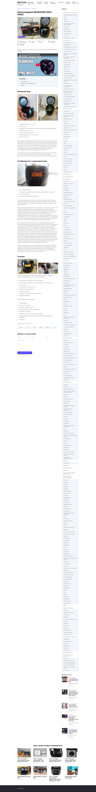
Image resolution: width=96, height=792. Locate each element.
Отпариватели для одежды (69, 60)
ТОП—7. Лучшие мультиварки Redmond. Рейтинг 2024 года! (55, 760)
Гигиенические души (68, 145)
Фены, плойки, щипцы (68, 98)
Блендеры (66, 386)
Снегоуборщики (67, 563)
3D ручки (65, 181)
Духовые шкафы (67, 401)
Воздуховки (66, 488)
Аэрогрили (66, 384)
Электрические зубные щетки (70, 256)
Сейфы (64, 605)
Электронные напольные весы (70, 106)
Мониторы (66, 310)
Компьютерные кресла (68, 214)
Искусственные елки (68, 205)
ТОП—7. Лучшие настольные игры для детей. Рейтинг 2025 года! (73, 680)
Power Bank (66, 610)
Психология (65, 470)
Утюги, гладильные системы (69, 96)
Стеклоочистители (67, 77)
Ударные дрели (67, 587)
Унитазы (65, 167)
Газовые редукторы (68, 491)
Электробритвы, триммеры (69, 377)
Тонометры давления (68, 375)
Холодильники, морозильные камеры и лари (69, 104)
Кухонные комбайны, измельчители (68, 409)
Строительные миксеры (68, 572)
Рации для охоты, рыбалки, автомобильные (69, 473)
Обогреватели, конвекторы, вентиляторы (69, 57)
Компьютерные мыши (68, 297)
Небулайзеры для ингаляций (69, 234)
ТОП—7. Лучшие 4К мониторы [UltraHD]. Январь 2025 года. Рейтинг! (73, 731)
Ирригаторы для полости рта (69, 353)
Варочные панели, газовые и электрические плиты (69, 392)
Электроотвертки (67, 601)
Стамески (66, 565)
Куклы (65, 221)
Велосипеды (66, 21)
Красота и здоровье (67, 338)
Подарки (65, 240)
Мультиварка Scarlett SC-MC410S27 (71, 777)
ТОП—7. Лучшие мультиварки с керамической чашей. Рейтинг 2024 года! (55, 778)
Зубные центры (67, 349)
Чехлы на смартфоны (68, 632)
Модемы (65, 308)
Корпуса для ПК (67, 301)
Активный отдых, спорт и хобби (70, 12)
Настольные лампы (67, 232)
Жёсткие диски (67, 274)
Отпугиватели (66, 540)
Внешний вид (24, 81)
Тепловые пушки (67, 583)
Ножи (65, 428)
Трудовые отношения (68, 652)
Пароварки (66, 430)
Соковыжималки (67, 438)
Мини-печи (66, 418)
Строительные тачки (68, 576)
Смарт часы (66, 625)
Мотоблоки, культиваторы (69, 531)
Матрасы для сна (67, 362)
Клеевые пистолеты (68, 508)
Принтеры (66, 329)
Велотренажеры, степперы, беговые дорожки (69, 24)
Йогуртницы (66, 403)
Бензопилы (66, 482)
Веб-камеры (66, 267)
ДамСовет (22, 2)
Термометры (66, 373)
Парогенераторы (67, 64)
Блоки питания (67, 265)
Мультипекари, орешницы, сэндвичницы (69, 426)
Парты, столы (66, 236)
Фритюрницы (66, 447)
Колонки (65, 292)
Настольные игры (67, 33)
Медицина (65, 460)
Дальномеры (66, 506)
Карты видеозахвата (68, 288)
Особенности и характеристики (28, 83)
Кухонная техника (67, 382)
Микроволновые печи (68, 414)
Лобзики (65, 525)
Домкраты (66, 121)
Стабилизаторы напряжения (69, 75)
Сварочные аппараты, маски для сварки (70, 559)
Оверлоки (66, 366)
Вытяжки (65, 396)
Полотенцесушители (68, 158)
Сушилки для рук (67, 83)
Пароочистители (67, 66)
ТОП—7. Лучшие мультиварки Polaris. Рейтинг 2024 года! (70, 760)
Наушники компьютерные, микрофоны (69, 318)
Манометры (66, 529)
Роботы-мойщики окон (68, 73)
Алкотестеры (66, 340)
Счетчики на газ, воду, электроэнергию (68, 86)
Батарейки (66, 480)
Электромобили (67, 258)
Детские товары (66, 179)
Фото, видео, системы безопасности (68, 655)
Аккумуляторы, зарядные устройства (69, 116)
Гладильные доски (67, 147)
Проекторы (66, 643)
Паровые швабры (67, 62)
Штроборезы (66, 596)
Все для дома (66, 138)
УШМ (65, 592)
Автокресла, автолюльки (69, 183)
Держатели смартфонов (68, 612)
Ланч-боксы (66, 223)
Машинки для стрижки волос (69, 364)
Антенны (65, 141)
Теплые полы (66, 585)
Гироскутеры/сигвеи (68, 194)
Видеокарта (66, 269)
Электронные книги (68, 634)
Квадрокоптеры (67, 29)
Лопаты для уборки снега (69, 527)
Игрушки (65, 203)
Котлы (65, 516)
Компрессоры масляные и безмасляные (69, 514)
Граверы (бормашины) (68, 504)
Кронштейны (66, 639)
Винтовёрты (66, 486)
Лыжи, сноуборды (67, 31)
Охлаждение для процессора (69, 324)
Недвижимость (66, 465)
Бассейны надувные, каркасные (70, 14)
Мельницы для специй (68, 412)
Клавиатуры (66, 290)
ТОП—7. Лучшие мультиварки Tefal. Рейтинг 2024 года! (38, 760)
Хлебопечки (66, 449)
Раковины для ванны (68, 163)
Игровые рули (66, 282)
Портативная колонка (68, 641)
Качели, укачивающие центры (70, 207)
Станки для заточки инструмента (70, 568)
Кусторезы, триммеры (68, 520)
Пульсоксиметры (67, 371)
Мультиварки (66, 423)
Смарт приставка (67, 650)
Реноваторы (66, 551)
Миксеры (66, 416)
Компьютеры (61, 2)
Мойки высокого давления (69, 125)
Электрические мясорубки (69, 451)
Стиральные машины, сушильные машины (70, 81)
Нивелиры (66, 536)
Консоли (65, 299)
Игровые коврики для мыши (69, 278)
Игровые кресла (67, 280)
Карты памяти (66, 614)
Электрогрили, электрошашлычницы (68, 458)
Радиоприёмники (67, 645)
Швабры (65, 169)
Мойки (65, 156)
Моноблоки (66, 312)
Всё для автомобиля (67, 108)
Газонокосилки (67, 493)
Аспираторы (66, 344)
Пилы (65, 547)
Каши (65, 210)
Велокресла (66, 188)
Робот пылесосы (67, 71)
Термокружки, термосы (68, 88)
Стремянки (66, 570)
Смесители (66, 561)
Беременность (67, 463)
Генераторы (66, 499)
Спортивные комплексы (68, 251)
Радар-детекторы (67, 127)
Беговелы (66, 185)
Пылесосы (66, 69)
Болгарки (66, 484)
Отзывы (22, 85)
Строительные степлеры (69, 574)
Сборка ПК (66, 335)
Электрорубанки (67, 603)
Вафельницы (66, 394)
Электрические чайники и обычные (69, 455)
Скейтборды (66, 247)
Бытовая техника (67, 40)
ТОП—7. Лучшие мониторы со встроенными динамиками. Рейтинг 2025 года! (73, 718)
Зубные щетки (66, 351)
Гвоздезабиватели (67, 497)
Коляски (65, 212)
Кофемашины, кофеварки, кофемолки (69, 406)
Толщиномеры (66, 134)
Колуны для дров (67, 510)
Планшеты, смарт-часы (68, 238)
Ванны (65, 143)
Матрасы (65, 225)
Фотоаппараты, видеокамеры (69, 662)
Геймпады (66, 271)
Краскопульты (66, 518)
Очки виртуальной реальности (70, 619)
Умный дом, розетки (68, 94)
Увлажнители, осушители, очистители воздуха (69, 92)
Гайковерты (66, 495)
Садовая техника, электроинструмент (67, 477)
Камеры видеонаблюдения (69, 660)
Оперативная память (68, 322)
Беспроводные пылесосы (69, 42)
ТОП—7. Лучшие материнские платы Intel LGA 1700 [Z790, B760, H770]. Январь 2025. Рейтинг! (73, 693)
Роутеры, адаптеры (67, 333)
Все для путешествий (68, 176)
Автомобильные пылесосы (69, 113)
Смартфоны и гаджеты (68, 608)
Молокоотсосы (67, 227)
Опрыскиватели (67, 538)
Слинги (65, 249)
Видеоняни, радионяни (68, 192)
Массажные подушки (68, 360)
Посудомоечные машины (69, 433)
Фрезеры (65, 594)
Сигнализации (66, 132)
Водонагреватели (67, 44)
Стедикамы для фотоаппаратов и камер (70, 667)
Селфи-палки (66, 623)
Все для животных (67, 174)
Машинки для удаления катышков (70, 154)
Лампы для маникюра (68, 355)
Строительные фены (68, 579)
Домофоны (66, 658)
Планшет (65, 621)
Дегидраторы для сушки (68, 398)
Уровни (65, 590)
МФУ (65, 314)
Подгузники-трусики (68, 243)
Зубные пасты (66, 196)
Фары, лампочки (67, 136)
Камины (65, 152)
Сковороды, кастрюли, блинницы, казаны (70, 436)
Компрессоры (66, 123)
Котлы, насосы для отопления (70, 49)
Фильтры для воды (67, 101)
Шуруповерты (66, 598)
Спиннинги (66, 35)
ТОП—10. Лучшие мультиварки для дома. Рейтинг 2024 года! (23, 760)
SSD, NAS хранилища (68, 263)
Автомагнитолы (67, 111)
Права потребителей (68, 467)
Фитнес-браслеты (67, 630)
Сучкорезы (66, 581)
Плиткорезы (66, 549)
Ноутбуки (66, 320)
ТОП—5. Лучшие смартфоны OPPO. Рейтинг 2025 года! (73, 705)
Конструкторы (67, 216)
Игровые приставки (68, 199)
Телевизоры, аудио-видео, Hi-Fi (31, 3)
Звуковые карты (67, 276)
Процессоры (66, 331)
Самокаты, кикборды (68, 245)
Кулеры (65, 303)
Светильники (66, 165)
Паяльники (66, 542)
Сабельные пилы (67, 553)
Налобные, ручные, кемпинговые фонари (70, 54)
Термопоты (66, 440)
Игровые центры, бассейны (69, 201)
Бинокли (65, 19)
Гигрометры (66, 502)
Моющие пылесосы (68, 51)
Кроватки (66, 218)
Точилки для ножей (67, 445)
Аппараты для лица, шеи (68, 342)
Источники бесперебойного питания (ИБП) (69, 286)
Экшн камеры (66, 670)
